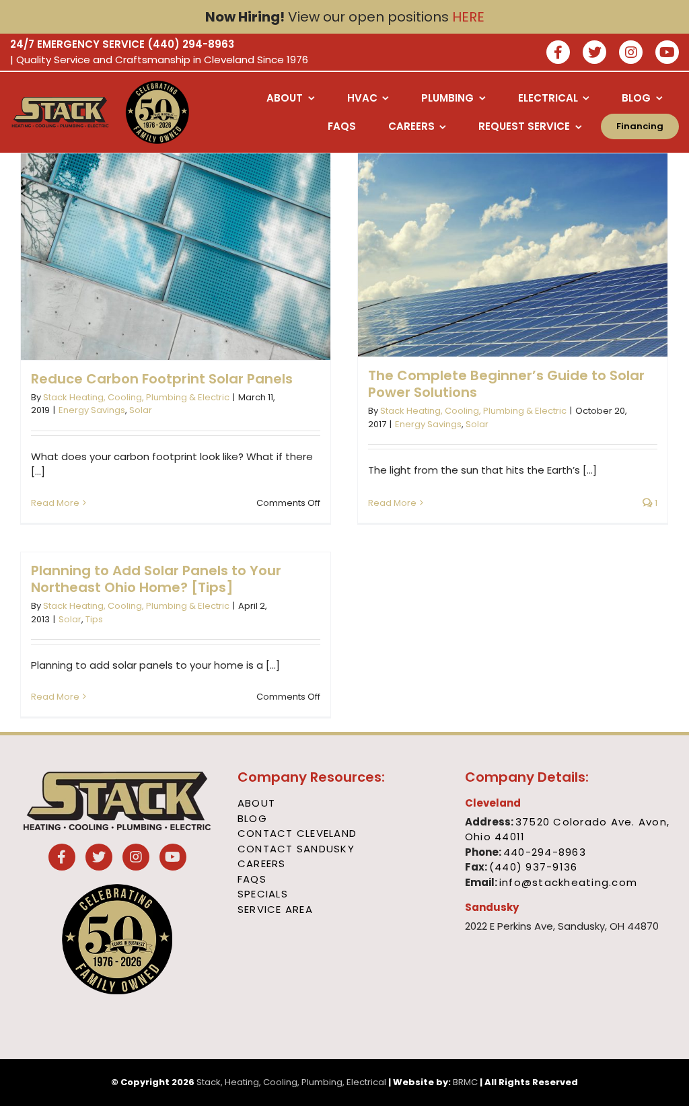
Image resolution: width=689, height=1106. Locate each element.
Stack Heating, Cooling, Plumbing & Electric (136, 397)
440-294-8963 (544, 852)
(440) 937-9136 (533, 867)
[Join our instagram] (631, 53)
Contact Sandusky (296, 849)
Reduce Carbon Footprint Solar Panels (162, 378)
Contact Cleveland (297, 833)
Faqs (252, 879)
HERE (468, 16)
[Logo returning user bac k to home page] (60, 112)
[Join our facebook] (558, 53)
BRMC (465, 1082)
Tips (94, 619)
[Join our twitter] (594, 53)
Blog (252, 818)
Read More (55, 502)
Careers (262, 863)
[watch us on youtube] (667, 53)
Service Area (275, 909)
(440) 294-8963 (190, 44)
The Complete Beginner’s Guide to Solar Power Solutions (506, 384)
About (256, 803)
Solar (140, 410)
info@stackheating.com (568, 882)
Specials (263, 894)
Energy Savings (92, 410)
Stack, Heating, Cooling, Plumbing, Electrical (291, 1082)
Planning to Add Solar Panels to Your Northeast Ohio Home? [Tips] (156, 579)
